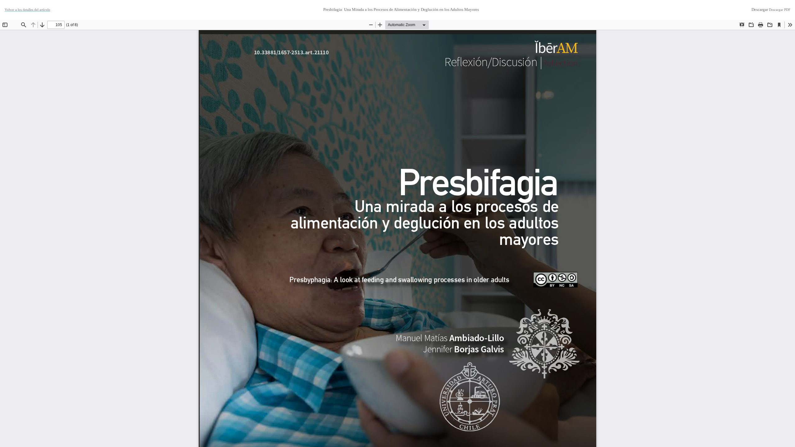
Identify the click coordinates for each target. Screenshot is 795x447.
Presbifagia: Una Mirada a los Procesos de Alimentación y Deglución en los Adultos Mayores (401, 9)
